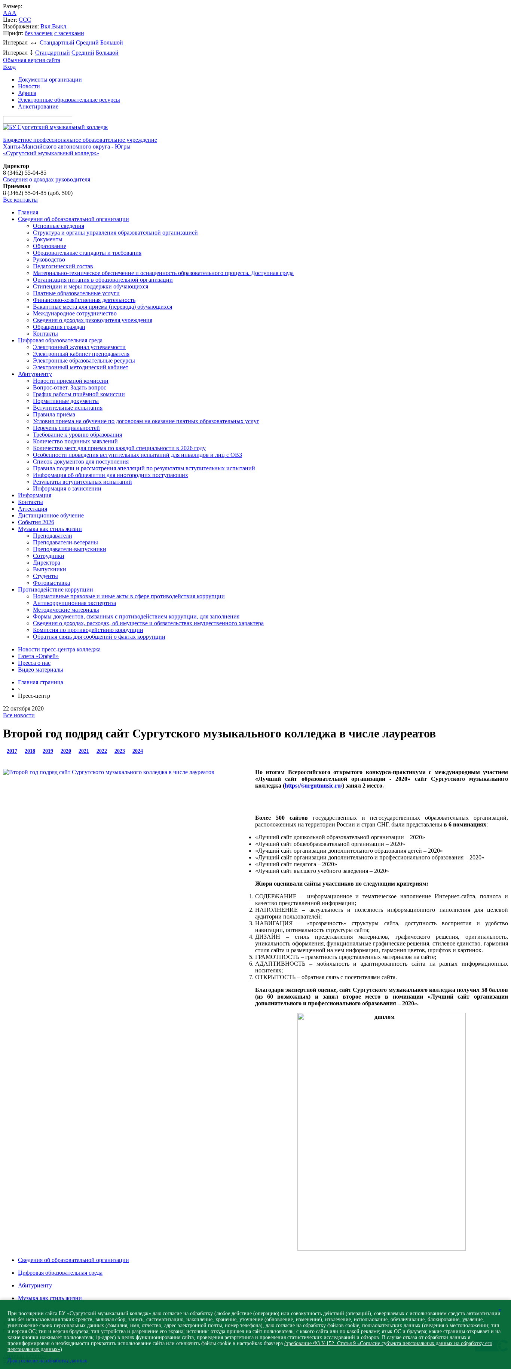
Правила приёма (54, 414)
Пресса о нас (34, 663)
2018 (30, 751)
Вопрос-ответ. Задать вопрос (69, 387)
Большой (111, 42)
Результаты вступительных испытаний (82, 482)
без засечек (39, 33)
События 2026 (36, 522)
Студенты (45, 576)
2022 (102, 751)
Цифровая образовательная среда (60, 340)
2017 (12, 751)
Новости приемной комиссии (70, 381)
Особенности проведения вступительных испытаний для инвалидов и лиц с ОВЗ (137, 455)
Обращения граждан (59, 327)
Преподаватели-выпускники (69, 549)
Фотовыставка (51, 583)
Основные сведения (58, 226)
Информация (34, 495)
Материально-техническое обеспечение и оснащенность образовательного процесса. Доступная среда (163, 273)
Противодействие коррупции (55, 589)
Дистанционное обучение (51, 515)
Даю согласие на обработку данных (47, 1360)
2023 (119, 751)
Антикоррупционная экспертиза (74, 603)
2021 (84, 751)
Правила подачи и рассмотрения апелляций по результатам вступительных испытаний (144, 468)
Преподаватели (52, 535)
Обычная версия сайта (31, 60)
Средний (87, 42)
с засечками (69, 33)
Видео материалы (40, 669)
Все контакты (20, 199)
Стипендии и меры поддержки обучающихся (90, 286)
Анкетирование (38, 106)
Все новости (19, 715)
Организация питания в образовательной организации (103, 279)
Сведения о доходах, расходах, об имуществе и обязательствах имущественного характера (148, 623)
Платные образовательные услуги (76, 293)
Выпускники (49, 569)
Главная (28, 212)
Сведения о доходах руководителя (46, 179)
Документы (47, 239)
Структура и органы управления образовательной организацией (115, 232)
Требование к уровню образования (77, 434)
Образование (49, 246)
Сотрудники (48, 556)
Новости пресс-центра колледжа (59, 649)
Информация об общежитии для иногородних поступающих (110, 475)
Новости (29, 86)
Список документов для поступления (81, 461)
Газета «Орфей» (38, 656)
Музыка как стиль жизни (50, 529)
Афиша (27, 93)
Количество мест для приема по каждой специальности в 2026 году (119, 448)
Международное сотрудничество (75, 313)
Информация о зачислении (67, 488)
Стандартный (57, 42)
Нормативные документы (66, 401)
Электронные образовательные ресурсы (69, 100)
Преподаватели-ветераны (65, 542)
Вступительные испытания (67, 407)
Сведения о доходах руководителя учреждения (92, 320)
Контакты (45, 333)
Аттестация (32, 508)
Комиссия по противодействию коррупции (88, 630)
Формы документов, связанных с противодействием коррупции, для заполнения (136, 616)
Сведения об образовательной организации (73, 219)
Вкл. (46, 26)
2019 (48, 751)
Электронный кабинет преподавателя (81, 354)
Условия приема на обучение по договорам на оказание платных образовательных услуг (146, 421)
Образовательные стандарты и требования (87, 253)
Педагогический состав (63, 266)
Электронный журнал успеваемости (79, 347)
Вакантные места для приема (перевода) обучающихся (102, 306)
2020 (66, 751)
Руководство (49, 259)
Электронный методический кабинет (80, 367)
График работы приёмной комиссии (79, 394)
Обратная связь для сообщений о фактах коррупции (99, 636)
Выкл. (60, 26)
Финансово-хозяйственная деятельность (84, 300)
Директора (46, 562)
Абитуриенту (35, 374)
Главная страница (40, 682)
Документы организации (50, 79)
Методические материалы (66, 609)
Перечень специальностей (66, 428)
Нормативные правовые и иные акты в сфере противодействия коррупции (129, 596)
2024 (137, 751)
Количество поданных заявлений (75, 441)
